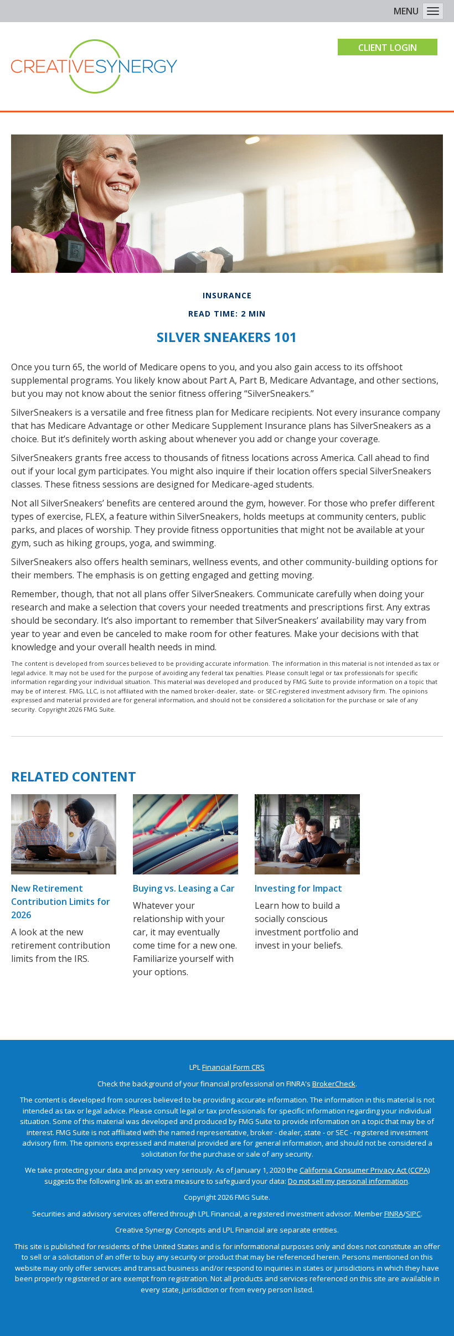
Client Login (387, 48)
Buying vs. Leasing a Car (184, 888)
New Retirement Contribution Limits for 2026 (60, 901)
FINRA (393, 1214)
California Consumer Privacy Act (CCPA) (365, 1170)
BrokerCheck (333, 1084)
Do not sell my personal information (348, 1181)
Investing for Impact (298, 888)
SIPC (413, 1214)
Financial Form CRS (233, 1067)
